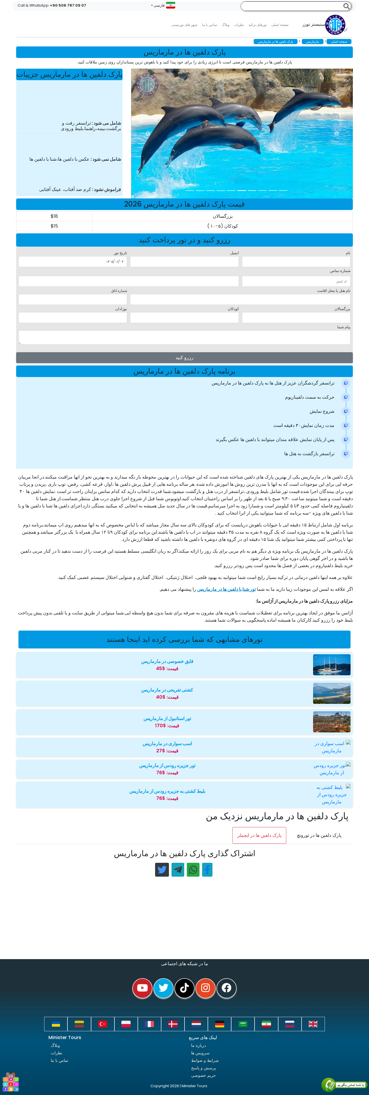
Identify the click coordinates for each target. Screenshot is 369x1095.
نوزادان (121, 309)
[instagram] (205, 988)
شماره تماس (340, 270)
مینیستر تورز (324, 27)
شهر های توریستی (184, 24)
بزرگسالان (342, 309)
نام (348, 253)
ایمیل (234, 253)
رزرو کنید (184, 357)
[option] (246, 133)
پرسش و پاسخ (203, 1068)
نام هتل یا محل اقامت (334, 290)
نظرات (239, 24)
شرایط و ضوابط (205, 1060)
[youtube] (142, 988)
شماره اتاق (119, 290)
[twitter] (163, 988)
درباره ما (198, 1045)
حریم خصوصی (203, 1075)
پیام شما (344, 327)
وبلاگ (55, 1045)
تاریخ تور (120, 253)
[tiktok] (184, 988)
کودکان (233, 309)
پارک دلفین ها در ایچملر (259, 835)
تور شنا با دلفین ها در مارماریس (226, 589)
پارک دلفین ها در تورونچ (319, 835)
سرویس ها (200, 1053)
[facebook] (226, 988)
